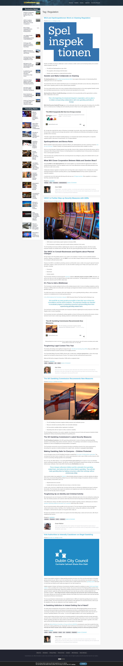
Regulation (55, 182)
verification (62, 519)
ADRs (46, 363)
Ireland (60, 632)
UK (55, 363)
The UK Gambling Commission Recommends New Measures (68, 378)
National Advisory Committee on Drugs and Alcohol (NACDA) (63, 624)
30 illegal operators (78, 176)
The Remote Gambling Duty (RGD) (80, 348)
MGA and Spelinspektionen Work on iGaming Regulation (67, 18)
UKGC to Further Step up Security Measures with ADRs (66, 198)
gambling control (90, 581)
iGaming (46, 182)
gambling (46, 519)
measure (64, 476)
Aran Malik (58, 20)
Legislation (87, 2)
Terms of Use (61, 652)
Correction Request (95, 2)
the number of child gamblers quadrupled (85, 454)
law (64, 632)
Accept (83, 663)
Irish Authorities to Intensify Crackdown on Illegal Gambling (68, 534)
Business (71, 2)
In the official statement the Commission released (55, 297)
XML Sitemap (75, 652)
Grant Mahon (59, 381)
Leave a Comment (71, 182)
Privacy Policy (53, 652)
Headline (76, 2)
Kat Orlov (59, 201)
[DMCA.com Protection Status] (61, 659)
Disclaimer (45, 652)
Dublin (50, 632)
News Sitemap (83, 652)
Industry (81, 2)
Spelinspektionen (63, 182)
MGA (51, 182)
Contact (68, 652)
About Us (39, 652)
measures (67, 276)
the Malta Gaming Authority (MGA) (65, 79)
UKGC (59, 363)
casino (46, 632)
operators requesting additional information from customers (57, 503)
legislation (68, 632)
